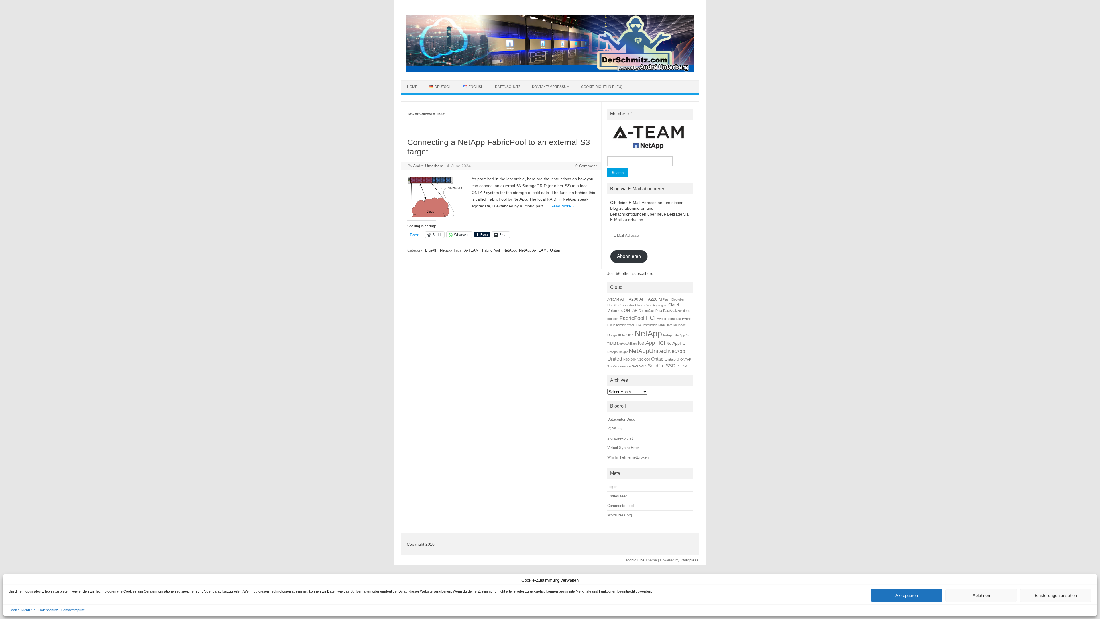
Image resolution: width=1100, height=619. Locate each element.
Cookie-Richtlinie (22, 610)
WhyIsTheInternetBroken (628, 457)
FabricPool (491, 250)
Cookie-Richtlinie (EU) (601, 87)
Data (658, 310)
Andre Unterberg (428, 166)
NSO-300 (643, 359)
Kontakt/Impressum (550, 87)
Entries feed (617, 496)
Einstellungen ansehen (1056, 595)
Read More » (562, 206)
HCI (650, 317)
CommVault (646, 310)
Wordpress (689, 560)
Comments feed (620, 506)
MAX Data (665, 325)
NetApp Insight (617, 352)
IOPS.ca (614, 429)
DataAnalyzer (672, 310)
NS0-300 (629, 359)
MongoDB (614, 335)
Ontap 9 (672, 359)
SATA (643, 366)
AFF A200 (629, 299)
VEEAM (682, 366)
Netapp (446, 250)
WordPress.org (619, 515)
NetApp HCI (651, 343)
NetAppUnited (648, 351)
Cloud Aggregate (655, 305)
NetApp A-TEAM (533, 250)
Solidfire (656, 365)
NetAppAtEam (627, 343)
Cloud (639, 305)
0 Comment (586, 166)
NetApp (509, 250)
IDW (638, 325)
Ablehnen (981, 595)
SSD (670, 365)
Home (412, 87)
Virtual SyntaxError (623, 448)
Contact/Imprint (72, 610)
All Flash (664, 299)
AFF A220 (648, 299)
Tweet (415, 234)
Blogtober (678, 299)
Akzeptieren (906, 595)
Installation (650, 325)
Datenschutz (48, 610)
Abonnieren (629, 256)
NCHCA (627, 335)
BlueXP (431, 250)
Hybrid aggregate (669, 318)
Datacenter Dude (621, 419)
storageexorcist (620, 438)
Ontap (555, 250)
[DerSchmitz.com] (550, 70)
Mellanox (679, 325)
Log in (612, 487)
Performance (622, 366)
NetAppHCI (676, 343)
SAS (635, 366)
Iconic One (635, 560)
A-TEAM (471, 250)
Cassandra (626, 305)
